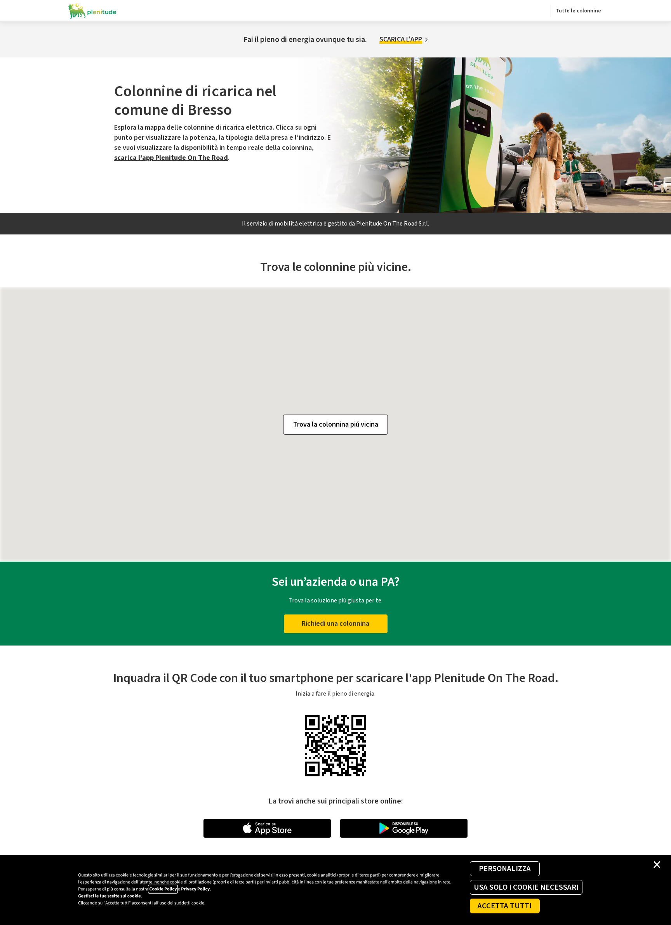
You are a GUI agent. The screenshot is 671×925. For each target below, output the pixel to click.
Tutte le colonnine (578, 11)
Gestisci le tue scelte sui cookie (109, 896)
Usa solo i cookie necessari (526, 887)
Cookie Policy (163, 889)
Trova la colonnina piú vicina (335, 424)
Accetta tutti (505, 906)
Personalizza (505, 868)
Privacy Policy (195, 889)
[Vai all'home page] (92, 11)
